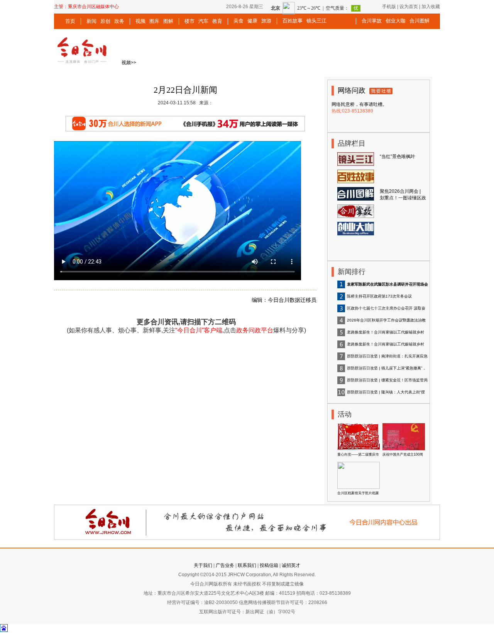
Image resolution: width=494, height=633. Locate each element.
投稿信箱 (269, 565)
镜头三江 (316, 21)
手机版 (389, 6)
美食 (238, 21)
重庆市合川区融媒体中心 (93, 6)
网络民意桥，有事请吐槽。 (359, 104)
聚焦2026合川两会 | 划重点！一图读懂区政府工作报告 (403, 198)
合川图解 (419, 21)
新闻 (91, 21)
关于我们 (203, 565)
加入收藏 (430, 6)
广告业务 (225, 565)
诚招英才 (291, 565)
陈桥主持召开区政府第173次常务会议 (379, 296)
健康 (252, 21)
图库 (154, 21)
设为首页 (408, 6)
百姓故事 (293, 21)
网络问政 (351, 90)
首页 (70, 21)
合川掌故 (372, 21)
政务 (119, 21)
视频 (140, 21)
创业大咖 (396, 21)
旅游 (266, 21)
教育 (217, 21)
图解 (168, 21)
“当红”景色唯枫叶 (397, 156)
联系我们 (247, 565)
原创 (105, 21)
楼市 (189, 21)
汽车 (203, 21)
